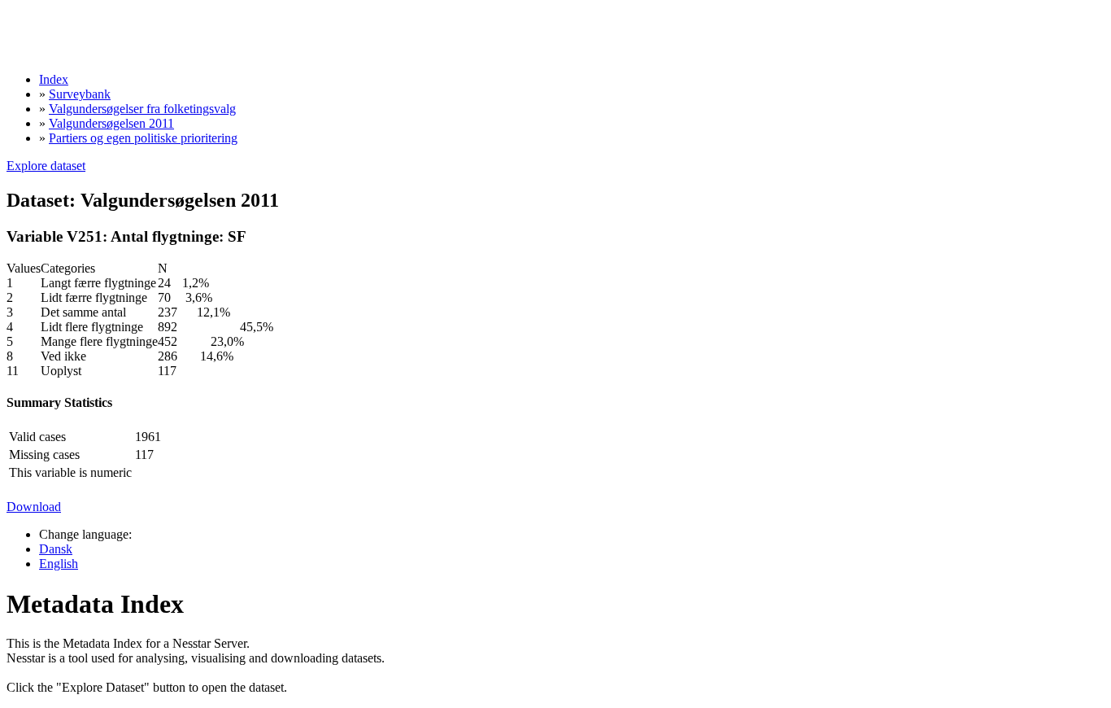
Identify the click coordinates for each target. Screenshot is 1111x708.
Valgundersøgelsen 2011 (111, 123)
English (58, 563)
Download (34, 507)
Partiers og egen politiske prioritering (143, 138)
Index (53, 79)
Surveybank (80, 94)
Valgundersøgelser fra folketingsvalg (142, 109)
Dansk (55, 549)
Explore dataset (46, 166)
